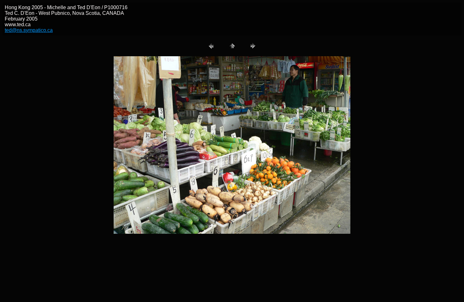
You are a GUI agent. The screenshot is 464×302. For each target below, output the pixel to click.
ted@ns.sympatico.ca (29, 30)
